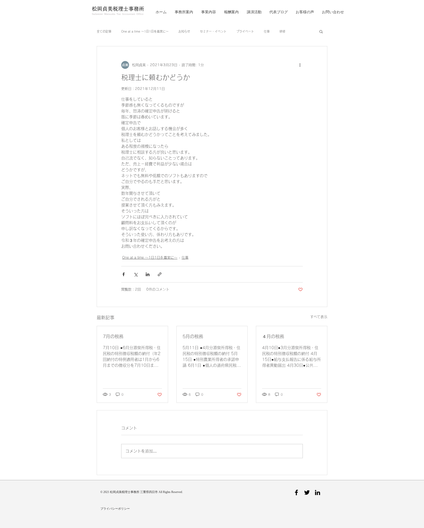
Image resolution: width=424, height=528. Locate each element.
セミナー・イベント (213, 31)
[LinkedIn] (317, 492)
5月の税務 (193, 336)
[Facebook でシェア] (123, 274)
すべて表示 (318, 317)
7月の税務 (113, 336)
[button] (321, 31)
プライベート (245, 31)
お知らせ (184, 31)
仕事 (267, 31)
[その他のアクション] (300, 65)
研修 (282, 31)
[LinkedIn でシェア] (147, 274)
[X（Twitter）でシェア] (135, 274)
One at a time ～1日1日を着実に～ (145, 31)
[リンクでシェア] (159, 274)
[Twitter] (307, 492)
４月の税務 (273, 336)
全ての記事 (104, 31)
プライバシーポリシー (115, 508)
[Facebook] (296, 492)
